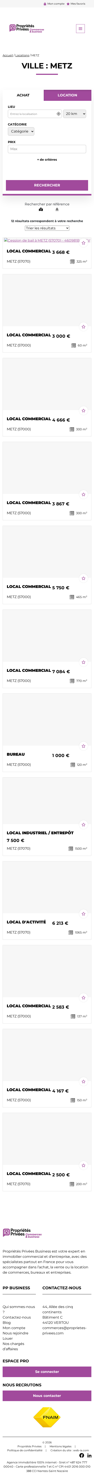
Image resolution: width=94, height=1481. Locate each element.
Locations (22, 55)
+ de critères (47, 160)
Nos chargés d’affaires (13, 1346)
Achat (23, 95)
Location (67, 95)
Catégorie (17, 124)
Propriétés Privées (29, 1446)
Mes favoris (78, 3)
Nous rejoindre (15, 1333)
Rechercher (47, 185)
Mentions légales (60, 1446)
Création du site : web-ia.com (69, 1450)
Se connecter (47, 1372)
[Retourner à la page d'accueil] (26, 28)
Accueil (8, 55)
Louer (8, 1338)
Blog (7, 1323)
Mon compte (55, 3)
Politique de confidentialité (24, 1450)
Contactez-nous (17, 1317)
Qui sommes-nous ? (19, 1309)
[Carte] (39, 209)
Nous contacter (47, 1396)
